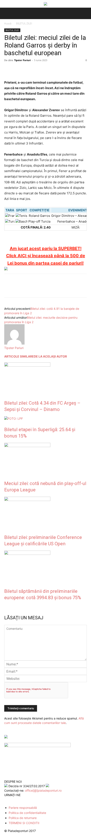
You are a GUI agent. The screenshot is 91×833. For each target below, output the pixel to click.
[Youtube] (25, 799)
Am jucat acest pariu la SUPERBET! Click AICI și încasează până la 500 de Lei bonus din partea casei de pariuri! (45, 256)
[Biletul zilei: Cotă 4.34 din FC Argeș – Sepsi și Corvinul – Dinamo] (27, 365)
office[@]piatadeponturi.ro (43, 790)
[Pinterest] (28, 70)
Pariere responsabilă (23, 807)
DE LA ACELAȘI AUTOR (50, 356)
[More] (57, 70)
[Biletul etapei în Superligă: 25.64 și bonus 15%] (13, 418)
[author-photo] (14, 343)
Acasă (7, 23)
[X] (18, 70)
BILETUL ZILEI (24, 23)
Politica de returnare (23, 818)
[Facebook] (8, 70)
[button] (7, 13)
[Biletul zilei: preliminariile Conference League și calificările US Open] (27, 500)
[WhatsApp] (37, 70)
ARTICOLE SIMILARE (19, 356)
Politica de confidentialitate (27, 813)
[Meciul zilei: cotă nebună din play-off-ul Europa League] (27, 446)
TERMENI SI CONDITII (24, 823)
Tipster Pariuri (22, 60)
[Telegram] (47, 70)
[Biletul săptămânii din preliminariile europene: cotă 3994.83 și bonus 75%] (27, 553)
